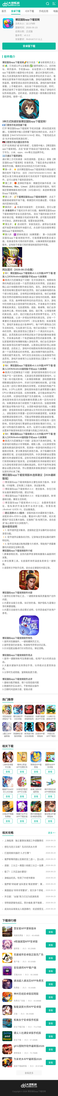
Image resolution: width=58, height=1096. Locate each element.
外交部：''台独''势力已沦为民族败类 (21, 896)
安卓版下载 (29, 46)
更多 (50, 832)
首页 (4, 11)
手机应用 (43, 11)
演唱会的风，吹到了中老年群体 (19, 877)
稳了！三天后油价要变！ (16, 871)
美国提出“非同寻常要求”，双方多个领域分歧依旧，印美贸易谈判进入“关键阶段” (25, 890)
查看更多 (29, 1072)
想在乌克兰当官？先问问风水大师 (20, 846)
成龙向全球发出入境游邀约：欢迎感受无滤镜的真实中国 (25, 908)
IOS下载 (29, 11)
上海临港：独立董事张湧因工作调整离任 (23, 840)
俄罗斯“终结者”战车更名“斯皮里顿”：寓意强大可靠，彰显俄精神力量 (25, 884)
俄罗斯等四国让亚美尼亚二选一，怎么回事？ (25, 859)
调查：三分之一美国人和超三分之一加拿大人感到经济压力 (25, 865)
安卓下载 (15, 11)
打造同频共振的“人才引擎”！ (18, 852)
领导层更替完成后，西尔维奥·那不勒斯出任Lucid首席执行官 (25, 902)
